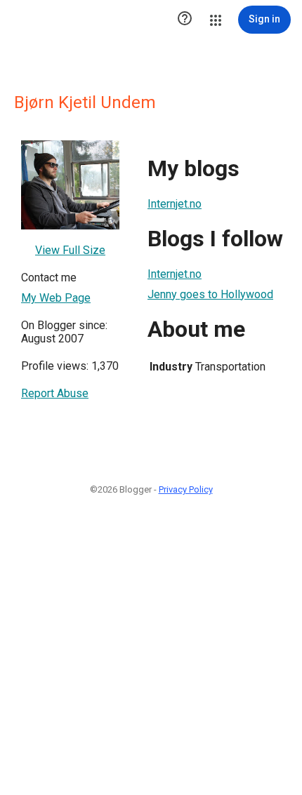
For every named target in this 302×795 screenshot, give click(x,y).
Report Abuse (54, 393)
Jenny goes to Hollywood (210, 294)
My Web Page (56, 298)
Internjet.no (174, 204)
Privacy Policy (186, 489)
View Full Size (70, 250)
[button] (185, 19)
